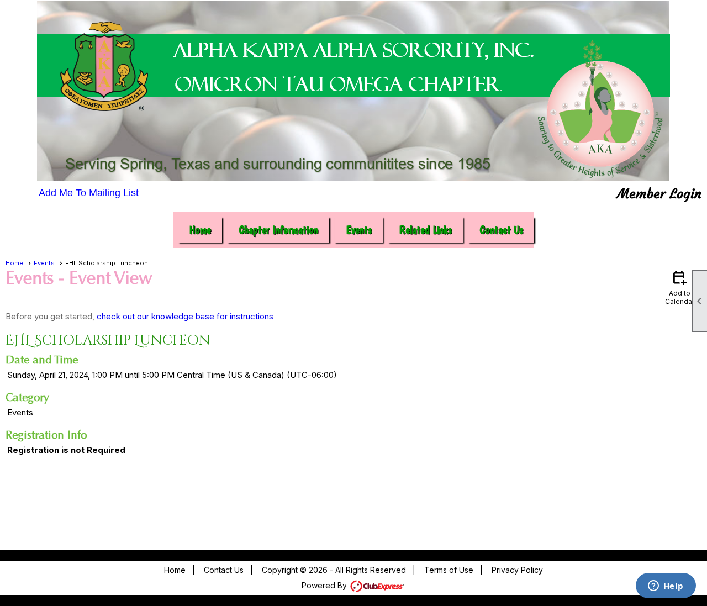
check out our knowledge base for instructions (185, 316)
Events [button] (359, 229)
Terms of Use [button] (448, 570)
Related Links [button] (425, 229)
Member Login (659, 194)
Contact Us (501, 229)
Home (200, 229)
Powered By (325, 585)
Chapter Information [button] (278, 229)
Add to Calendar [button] (679, 286)
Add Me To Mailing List (89, 192)
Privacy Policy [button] (517, 570)
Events (44, 263)
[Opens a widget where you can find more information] (665, 586)
